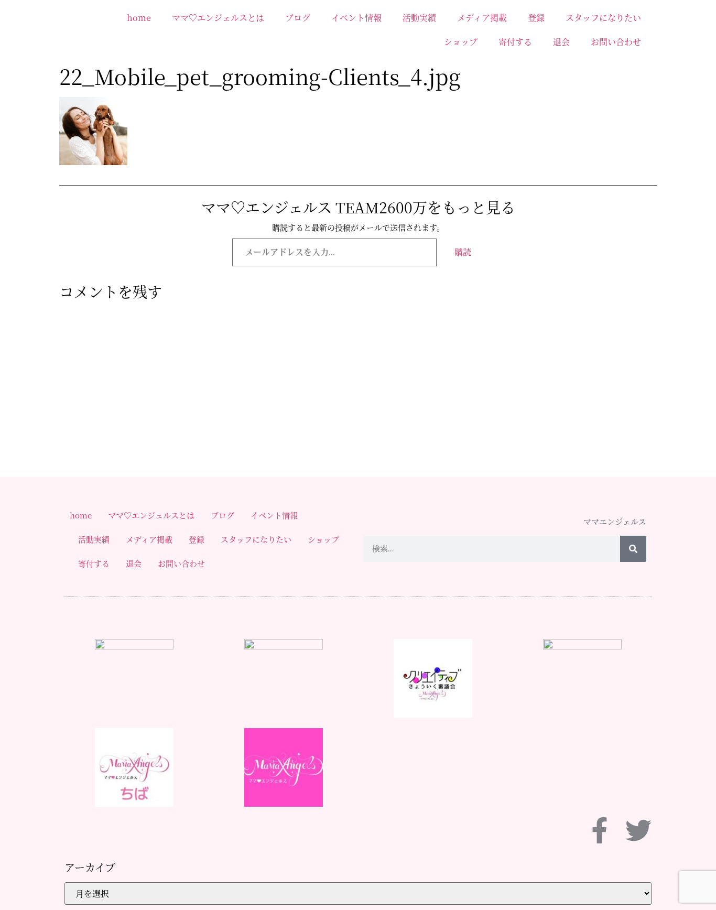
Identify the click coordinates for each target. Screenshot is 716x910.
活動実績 (419, 18)
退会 (561, 42)
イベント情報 (356, 18)
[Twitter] (638, 830)
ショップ (461, 42)
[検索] (633, 549)
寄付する (515, 42)
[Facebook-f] (600, 830)
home (139, 18)
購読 (462, 252)
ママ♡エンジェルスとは (218, 18)
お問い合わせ (616, 42)
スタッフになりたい (603, 18)
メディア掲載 (482, 18)
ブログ (297, 18)
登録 (536, 18)
